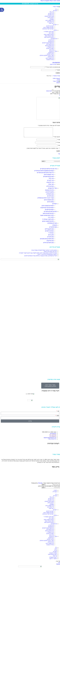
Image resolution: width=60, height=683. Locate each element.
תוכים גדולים (51, 17)
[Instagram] (49, 448)
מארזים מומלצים (52, 223)
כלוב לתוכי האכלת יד (49, 31)
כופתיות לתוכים (50, 48)
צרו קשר (57, 479)
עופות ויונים (50, 202)
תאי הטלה (51, 23)
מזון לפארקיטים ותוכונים (48, 42)
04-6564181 (56, 63)
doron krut (48, 91)
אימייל (58, 142)
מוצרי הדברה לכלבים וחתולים (47, 55)
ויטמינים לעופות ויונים (49, 27)
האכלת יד (51, 233)
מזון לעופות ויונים (50, 58)
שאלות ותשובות (55, 474)
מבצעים (55, 225)
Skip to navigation (45, 0)
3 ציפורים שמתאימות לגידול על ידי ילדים (47, 254)
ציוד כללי (52, 12)
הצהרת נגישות (55, 478)
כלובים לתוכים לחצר (49, 37)
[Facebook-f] (57, 448)
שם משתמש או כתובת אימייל (52, 67)
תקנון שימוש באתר (54, 476)
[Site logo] (56, 6)
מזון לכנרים (51, 40)
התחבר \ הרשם (53, 558)
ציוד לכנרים (51, 13)
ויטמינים (54, 204)
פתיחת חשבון (53, 64)
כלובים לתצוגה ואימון (49, 34)
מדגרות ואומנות (50, 59)
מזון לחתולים (51, 56)
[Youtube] (53, 448)
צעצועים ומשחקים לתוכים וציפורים (44, 171)
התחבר (57, 72)
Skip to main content (55, 0)
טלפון (57, 415)
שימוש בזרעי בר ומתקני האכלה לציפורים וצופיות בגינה (44, 250)
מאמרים (57, 472)
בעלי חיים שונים (52, 188)
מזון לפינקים (51, 41)
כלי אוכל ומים (50, 21)
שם (58, 139)
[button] (2, 10)
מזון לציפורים (53, 227)
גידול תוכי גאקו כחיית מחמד (50, 251)
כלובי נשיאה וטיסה (49, 35)
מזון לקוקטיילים (50, 44)
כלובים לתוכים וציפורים (50, 211)
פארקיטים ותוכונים (49, 16)
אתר (59, 145)
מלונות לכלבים (50, 54)
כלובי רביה (51, 33)
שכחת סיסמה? (56, 75)
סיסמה (58, 70)
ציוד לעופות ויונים (50, 20)
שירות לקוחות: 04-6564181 (30, 4)
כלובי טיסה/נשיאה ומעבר (47, 215)
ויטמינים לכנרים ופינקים (48, 28)
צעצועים (52, 19)
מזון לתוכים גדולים (49, 45)
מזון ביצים (51, 49)
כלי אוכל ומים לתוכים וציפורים (45, 173)
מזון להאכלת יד (50, 47)
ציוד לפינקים (51, 14)
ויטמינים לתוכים (50, 26)
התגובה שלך (56, 137)
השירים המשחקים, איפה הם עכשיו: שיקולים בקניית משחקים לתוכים (40, 255)
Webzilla (40, 483)
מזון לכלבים (51, 52)
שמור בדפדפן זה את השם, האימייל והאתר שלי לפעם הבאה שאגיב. (42, 148)
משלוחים (57, 475)
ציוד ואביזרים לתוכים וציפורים (48, 169)
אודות (57, 471)
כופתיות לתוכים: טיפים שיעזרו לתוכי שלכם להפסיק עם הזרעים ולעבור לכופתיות (38, 253)
